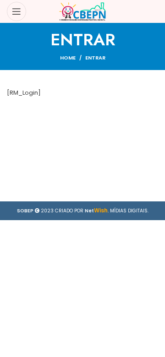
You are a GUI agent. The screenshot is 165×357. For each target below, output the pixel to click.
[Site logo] (82, 11)
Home (68, 57)
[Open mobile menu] (16, 11)
